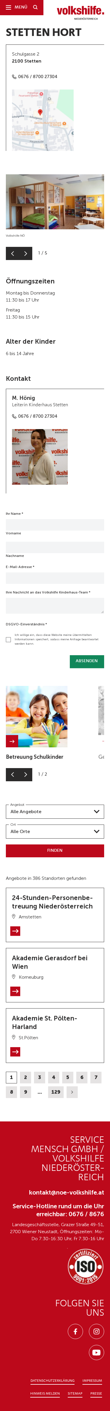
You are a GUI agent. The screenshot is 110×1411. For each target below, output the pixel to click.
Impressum (92, 1381)
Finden (54, 851)
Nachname (15, 556)
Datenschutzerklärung (53, 1381)
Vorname (13, 533)
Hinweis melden (45, 1393)
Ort (13, 824)
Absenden (87, 661)
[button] (12, 253)
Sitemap (75, 1393)
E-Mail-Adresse (20, 567)
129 (55, 1092)
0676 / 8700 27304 (37, 76)
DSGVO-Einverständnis (26, 624)
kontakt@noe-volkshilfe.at (66, 1192)
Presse (96, 1393)
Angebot (17, 805)
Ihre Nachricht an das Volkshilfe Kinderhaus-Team (48, 592)
